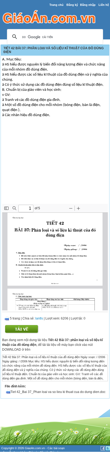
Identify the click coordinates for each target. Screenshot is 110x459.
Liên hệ (104, 4)
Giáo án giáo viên (18, 456)
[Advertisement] (55, 164)
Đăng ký (72, 4)
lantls (39, 318)
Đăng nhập (88, 4)
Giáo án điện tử (38, 452)
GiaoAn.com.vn (35, 448)
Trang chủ (56, 4)
